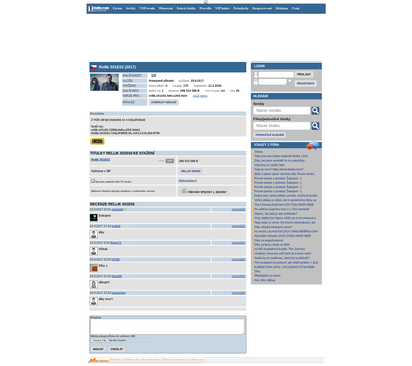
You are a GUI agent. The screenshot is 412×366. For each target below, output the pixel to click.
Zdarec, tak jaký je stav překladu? (276, 213)
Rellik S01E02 (100, 159)
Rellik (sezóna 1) (188, 180)
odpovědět (239, 209)
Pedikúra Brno (133, 359)
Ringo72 (115, 242)
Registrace (305, 83)
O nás (295, 8)
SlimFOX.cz (117, 359)
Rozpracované (262, 8)
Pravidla (205, 8)
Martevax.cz (98, 360)
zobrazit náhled (163, 102)
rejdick (116, 226)
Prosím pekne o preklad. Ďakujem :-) (278, 178)
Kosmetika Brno (151, 359)
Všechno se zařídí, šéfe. (269, 165)
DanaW (117, 276)
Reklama (282, 8)
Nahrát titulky (186, 8)
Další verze (200, 96)
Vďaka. (258, 151)
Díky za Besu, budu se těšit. (272, 244)
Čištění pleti (168, 359)
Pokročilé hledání (270, 134)
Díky (257, 271)
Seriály (131, 8)
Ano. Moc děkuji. (265, 280)
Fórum (117, 8)
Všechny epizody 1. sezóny (207, 192)
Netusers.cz (182, 359)
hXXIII (115, 259)
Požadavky (241, 8)
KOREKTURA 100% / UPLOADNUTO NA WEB (284, 267)
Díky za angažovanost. (269, 240)
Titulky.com (196, 359)
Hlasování (166, 8)
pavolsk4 (118, 209)
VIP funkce (222, 8)
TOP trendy (147, 8)
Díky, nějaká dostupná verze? (273, 227)
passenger (119, 293)
